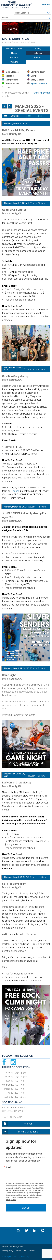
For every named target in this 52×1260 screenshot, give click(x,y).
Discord (15, 491)
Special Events (38, 83)
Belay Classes (37, 80)
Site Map (32, 1251)
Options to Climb (14, 48)
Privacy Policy (7, 1251)
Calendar (38, 53)
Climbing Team (37, 72)
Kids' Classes (12, 72)
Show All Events (42, 92)
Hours (14, 53)
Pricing (38, 48)
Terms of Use (21, 1251)
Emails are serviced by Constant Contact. (24, 1197)
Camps (34, 76)
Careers (37, 57)
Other (8, 87)
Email (8, 1167)
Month (15, 116)
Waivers (14, 62)
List (39, 116)
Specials (9, 76)
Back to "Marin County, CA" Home (19, 42)
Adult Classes (12, 83)
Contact (14, 57)
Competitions (11, 80)
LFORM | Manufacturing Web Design (16, 1257)
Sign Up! (26, 1207)
